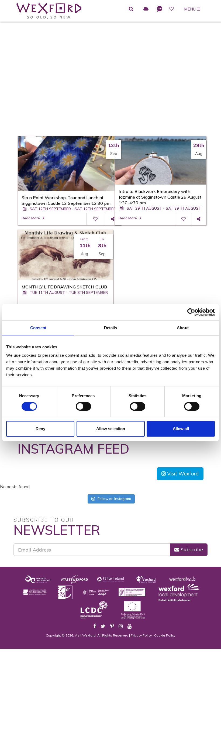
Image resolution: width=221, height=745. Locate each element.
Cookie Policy (164, 635)
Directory (106, 82)
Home (84, 82)
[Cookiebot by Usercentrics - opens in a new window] (191, 312)
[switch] (83, 406)
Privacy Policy (141, 635)
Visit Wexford (182, 473)
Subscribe (191, 549)
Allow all (181, 428)
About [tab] (183, 327)
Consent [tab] (38, 327)
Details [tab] (110, 327)
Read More (31, 218)
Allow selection (110, 428)
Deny (40, 428)
